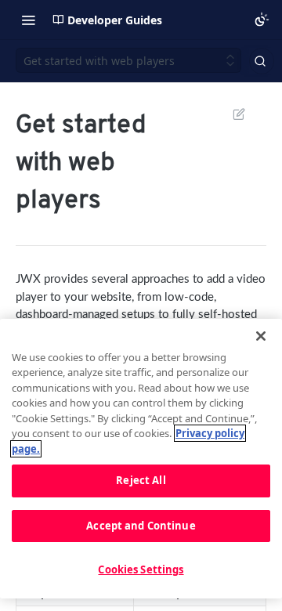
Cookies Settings (140, 569)
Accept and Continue (140, 526)
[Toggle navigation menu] (28, 19)
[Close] (261, 336)
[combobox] (261, 61)
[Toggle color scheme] (261, 19)
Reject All (140, 480)
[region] (141, 458)
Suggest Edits (231, 113)
